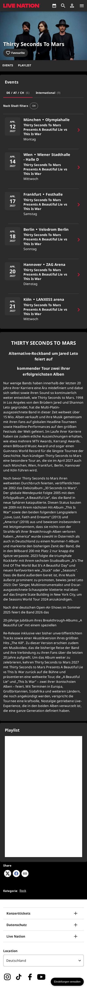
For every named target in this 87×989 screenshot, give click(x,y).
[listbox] (43, 960)
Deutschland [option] (16, 960)
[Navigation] (81, 5)
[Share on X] (7, 876)
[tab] (18, 93)
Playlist (24, 65)
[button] (72, 5)
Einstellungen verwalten (67, 981)
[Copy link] (25, 874)
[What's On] (54, 5)
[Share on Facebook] (16, 876)
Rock (23, 890)
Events (7, 65)
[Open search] (63, 5)
